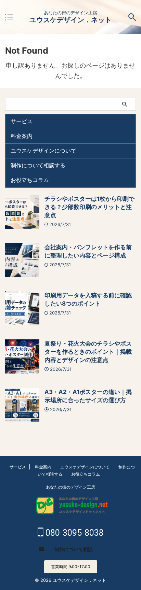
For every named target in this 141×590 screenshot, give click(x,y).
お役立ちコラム (30, 180)
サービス (22, 121)
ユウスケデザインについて (43, 150)
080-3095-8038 (73, 533)
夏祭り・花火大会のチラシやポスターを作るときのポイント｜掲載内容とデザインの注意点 (88, 351)
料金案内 (22, 135)
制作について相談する (38, 165)
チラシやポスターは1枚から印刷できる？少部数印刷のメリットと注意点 (89, 207)
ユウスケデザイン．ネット (70, 20)
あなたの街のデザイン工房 (70, 487)
